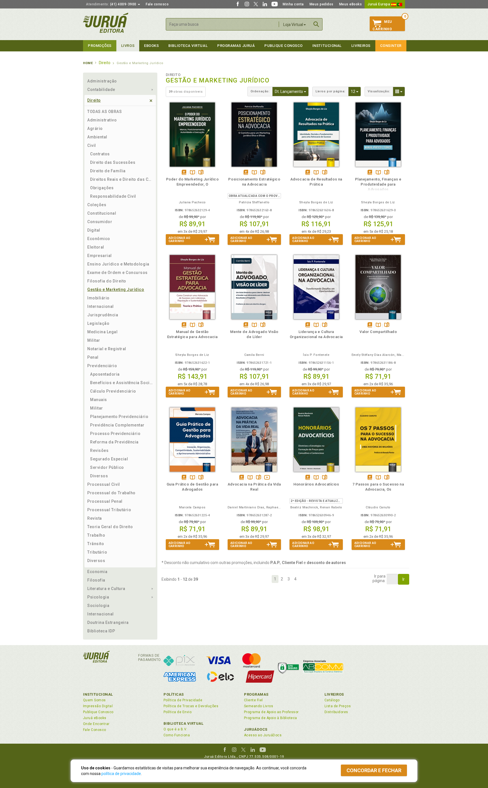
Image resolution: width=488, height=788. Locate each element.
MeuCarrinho (382, 25)
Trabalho (96, 535)
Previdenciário (102, 365)
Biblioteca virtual (188, 45)
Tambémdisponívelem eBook (184, 172)
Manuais (98, 399)
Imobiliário (98, 298)
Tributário (97, 552)
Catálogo (332, 700)
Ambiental (97, 137)
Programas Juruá (236, 45)
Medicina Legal (102, 332)
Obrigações (102, 188)
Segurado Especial (109, 459)
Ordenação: (259, 91)
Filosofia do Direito (106, 281)
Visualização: (379, 91)
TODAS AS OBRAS (104, 111)
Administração (102, 81)
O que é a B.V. (175, 729)
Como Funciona (177, 735)
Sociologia (98, 605)
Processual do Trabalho (111, 493)
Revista (94, 518)
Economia (97, 571)
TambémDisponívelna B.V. (192, 172)
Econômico (98, 238)
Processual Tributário (109, 510)
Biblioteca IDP (101, 631)
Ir (403, 579)
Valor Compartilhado (378, 332)
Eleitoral (95, 247)
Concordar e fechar (374, 770)
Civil (91, 145)
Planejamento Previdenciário (119, 416)
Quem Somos (94, 700)
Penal (93, 357)
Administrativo (102, 120)
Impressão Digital (98, 706)
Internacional (100, 306)
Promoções (100, 45)
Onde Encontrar (96, 724)
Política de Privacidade (183, 700)
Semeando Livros (258, 706)
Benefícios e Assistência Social (121, 382)
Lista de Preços (337, 706)
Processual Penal (105, 501)
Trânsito (95, 543)
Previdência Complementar (117, 425)
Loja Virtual (293, 24)
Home (88, 63)
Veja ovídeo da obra (267, 477)
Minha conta (293, 4)
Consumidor (99, 221)
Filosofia (96, 580)
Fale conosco (157, 4)
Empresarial (99, 255)
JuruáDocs (255, 729)
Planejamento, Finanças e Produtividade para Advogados (378, 184)
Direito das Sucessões (112, 162)
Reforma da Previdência (114, 442)
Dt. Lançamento (292, 91)
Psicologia (98, 597)
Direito (94, 100)
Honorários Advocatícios (316, 484)
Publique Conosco (283, 45)
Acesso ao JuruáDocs (263, 735)
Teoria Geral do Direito (110, 526)
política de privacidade (121, 773)
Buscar (316, 24)
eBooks (151, 45)
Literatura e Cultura (106, 588)
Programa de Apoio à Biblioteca (270, 718)
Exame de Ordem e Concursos (117, 272)
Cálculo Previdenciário (113, 391)
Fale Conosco (94, 730)
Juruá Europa (379, 4)
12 (356, 91)
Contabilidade (101, 89)
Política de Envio (177, 712)
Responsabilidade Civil (113, 196)
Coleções (96, 205)
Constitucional (101, 213)
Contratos (100, 154)
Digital (93, 230)
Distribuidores (336, 712)
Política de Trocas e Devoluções (191, 706)
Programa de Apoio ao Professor (271, 712)
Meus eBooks (350, 4)
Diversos (99, 476)
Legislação (98, 323)
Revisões (99, 450)
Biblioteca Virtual (184, 723)
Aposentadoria (105, 374)
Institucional (327, 45)
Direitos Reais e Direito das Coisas (121, 179)
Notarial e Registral (106, 349)
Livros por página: (330, 91)
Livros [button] (127, 45)
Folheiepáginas (201, 172)
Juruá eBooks (94, 718)
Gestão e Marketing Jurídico (115, 289)
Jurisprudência (102, 315)
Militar (93, 340)
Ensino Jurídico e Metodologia (118, 264)
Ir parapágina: (378, 578)
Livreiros (361, 45)
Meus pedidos (322, 4)
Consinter (391, 45)
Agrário (95, 128)
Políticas (174, 694)
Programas (256, 694)
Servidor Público (107, 467)
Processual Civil (103, 484)
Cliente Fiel (253, 700)
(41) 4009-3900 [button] (111, 4)
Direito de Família (108, 171)
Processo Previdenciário (115, 433)
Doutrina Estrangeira (108, 622)
